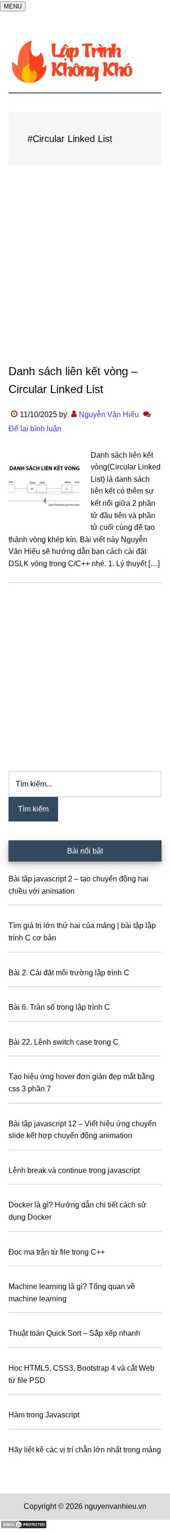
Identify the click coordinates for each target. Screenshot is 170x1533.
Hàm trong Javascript (43, 1415)
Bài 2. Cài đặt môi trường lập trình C (68, 973)
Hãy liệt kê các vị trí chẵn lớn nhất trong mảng (84, 1450)
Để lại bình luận (34, 429)
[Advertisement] (85, 274)
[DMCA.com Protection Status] (23, 1527)
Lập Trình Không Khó (85, 62)
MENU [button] (13, 6)
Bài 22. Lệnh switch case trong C (63, 1042)
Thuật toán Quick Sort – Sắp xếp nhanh (74, 1333)
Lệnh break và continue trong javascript (74, 1170)
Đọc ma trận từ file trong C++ (56, 1252)
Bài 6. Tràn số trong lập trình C (59, 1007)
